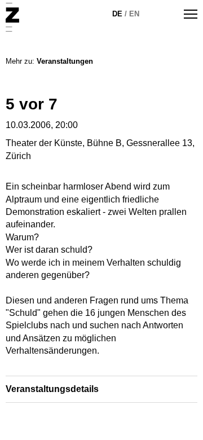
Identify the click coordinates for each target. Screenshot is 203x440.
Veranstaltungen (65, 61)
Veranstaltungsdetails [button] (52, 389)
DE (117, 14)
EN (134, 14)
